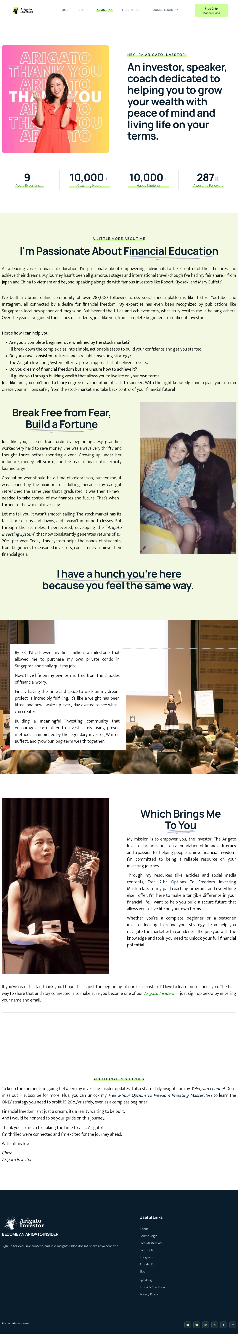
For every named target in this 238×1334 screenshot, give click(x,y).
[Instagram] (214, 1325)
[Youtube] (187, 1325)
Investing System (18, 534)
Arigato (114, 527)
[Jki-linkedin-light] (205, 1325)
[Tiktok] (232, 1325)
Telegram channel (208, 1088)
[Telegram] (196, 1325)
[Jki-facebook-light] (223, 1325)
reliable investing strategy (105, 356)
